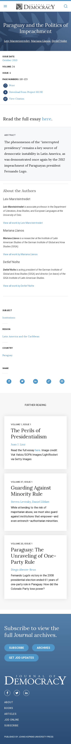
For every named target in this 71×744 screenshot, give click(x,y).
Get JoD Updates (21, 657)
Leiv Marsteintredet (17, 41)
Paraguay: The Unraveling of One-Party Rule (33, 556)
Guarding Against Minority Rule (31, 491)
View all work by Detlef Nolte (18, 285)
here (46, 119)
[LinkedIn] (26, 693)
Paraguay (7, 355)
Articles (10, 714)
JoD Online (11, 719)
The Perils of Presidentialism (29, 433)
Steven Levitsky (21, 502)
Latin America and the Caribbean (20, 336)
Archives (43, 647)
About (8, 702)
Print (11, 85)
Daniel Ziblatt (40, 502)
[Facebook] (7, 693)
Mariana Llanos (40, 41)
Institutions (8, 317)
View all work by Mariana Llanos (20, 254)
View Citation (16, 98)
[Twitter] (17, 693)
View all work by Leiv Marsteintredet (23, 222)
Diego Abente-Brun (23, 569)
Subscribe (16, 647)
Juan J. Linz (18, 444)
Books (8, 708)
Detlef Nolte (59, 41)
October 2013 (9, 60)
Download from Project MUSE (25, 92)
